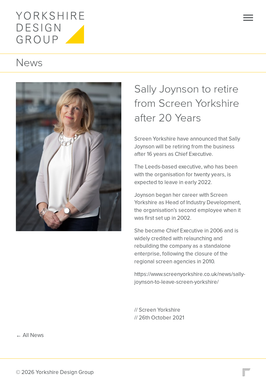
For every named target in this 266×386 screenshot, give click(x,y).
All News (30, 335)
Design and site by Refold (244, 372)
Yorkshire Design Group (51, 27)
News (29, 62)
